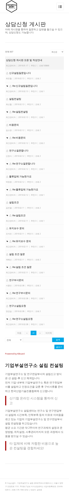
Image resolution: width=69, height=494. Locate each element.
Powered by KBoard (15, 353)
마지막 (49, 332)
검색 (58, 340)
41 (33, 332)
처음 (19, 332)
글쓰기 (59, 346)
